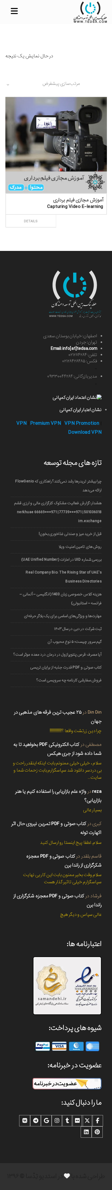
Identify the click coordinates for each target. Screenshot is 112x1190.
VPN (21, 423)
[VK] (24, 1120)
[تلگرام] (35, 1120)
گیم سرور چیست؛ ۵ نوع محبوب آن (74, 642)
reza (97, 791)
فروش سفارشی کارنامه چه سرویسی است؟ (69, 680)
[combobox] (42, 84)
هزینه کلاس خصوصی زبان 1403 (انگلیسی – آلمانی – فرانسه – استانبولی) (61, 598)
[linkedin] (86, 1132)
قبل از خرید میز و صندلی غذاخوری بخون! (70, 534)
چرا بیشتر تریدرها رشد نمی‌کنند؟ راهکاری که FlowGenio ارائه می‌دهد (58, 486)
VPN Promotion (82, 423)
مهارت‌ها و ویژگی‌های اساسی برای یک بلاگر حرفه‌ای (63, 616)
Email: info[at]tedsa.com (74, 348)
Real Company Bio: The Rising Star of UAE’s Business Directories (64, 577)
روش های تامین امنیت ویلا (80, 547)
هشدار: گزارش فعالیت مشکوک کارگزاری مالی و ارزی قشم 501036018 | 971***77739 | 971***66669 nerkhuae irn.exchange (58, 512)
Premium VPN (45, 423)
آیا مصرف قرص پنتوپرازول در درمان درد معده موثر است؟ (57, 654)
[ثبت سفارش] (80, 214)
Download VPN (85, 432)
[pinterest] (97, 1132)
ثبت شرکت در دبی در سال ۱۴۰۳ (78, 629)
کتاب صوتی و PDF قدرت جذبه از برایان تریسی (66, 667)
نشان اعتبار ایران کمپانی (80, 409)
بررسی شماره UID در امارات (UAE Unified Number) (61, 559)
